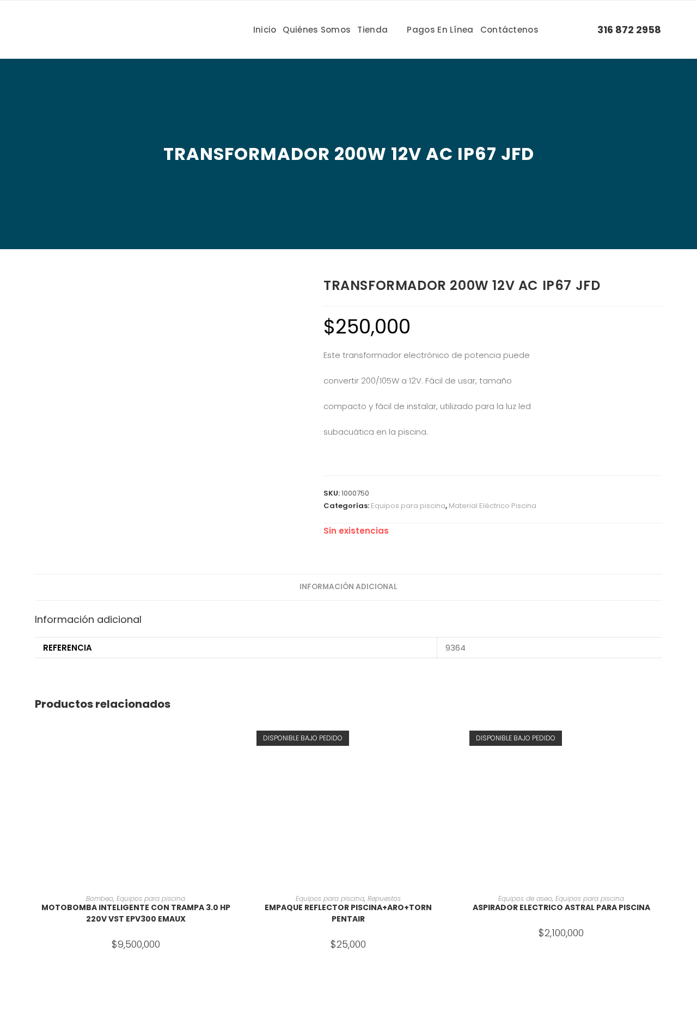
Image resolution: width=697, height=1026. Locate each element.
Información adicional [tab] (348, 587)
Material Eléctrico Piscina (492, 505)
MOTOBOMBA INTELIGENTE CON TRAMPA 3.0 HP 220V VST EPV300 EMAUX (135, 913)
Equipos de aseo (525, 898)
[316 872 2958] (587, 28)
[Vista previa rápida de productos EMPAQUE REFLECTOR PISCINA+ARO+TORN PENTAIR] (446, 739)
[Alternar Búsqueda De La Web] (565, 29)
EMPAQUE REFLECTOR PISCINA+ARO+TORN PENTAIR (348, 913)
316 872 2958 (629, 29)
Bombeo (99, 898)
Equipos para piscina (408, 505)
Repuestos (384, 898)
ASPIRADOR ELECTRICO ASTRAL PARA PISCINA (561, 907)
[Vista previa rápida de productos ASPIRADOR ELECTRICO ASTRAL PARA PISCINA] (659, 739)
